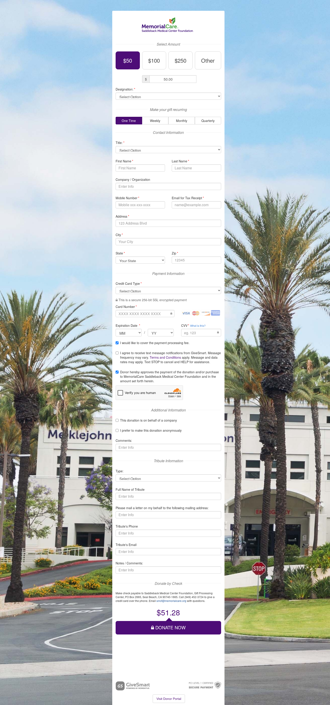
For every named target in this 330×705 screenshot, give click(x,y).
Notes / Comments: (129, 563)
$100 (154, 60)
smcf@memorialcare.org (171, 601)
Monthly (181, 120)
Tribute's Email (126, 544)
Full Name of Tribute (130, 489)
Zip (175, 253)
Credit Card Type (129, 283)
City (119, 234)
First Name (124, 161)
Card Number (126, 306)
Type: (119, 471)
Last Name (180, 161)
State (120, 253)
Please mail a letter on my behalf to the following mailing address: (162, 508)
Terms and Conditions (165, 357)
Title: (120, 142)
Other (208, 60)
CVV (185, 325)
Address (122, 216)
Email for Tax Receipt (188, 198)
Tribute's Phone (127, 526)
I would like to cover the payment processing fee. (154, 342)
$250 (180, 60)
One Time (129, 120)
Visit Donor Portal (168, 699)
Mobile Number (127, 198)
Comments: (124, 440)
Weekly (155, 120)
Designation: (125, 89)
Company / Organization (133, 179)
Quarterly (208, 120)
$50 (127, 60)
